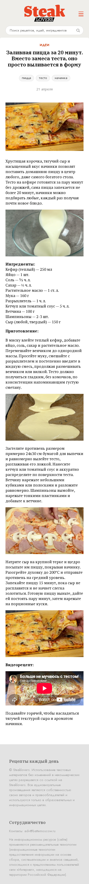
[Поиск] (78, 30)
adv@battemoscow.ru (39, 831)
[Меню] (81, 14)
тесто (43, 78)
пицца (26, 78)
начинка (61, 78)
